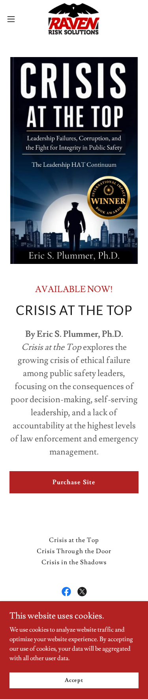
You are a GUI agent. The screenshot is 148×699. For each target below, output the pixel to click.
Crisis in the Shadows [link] (74, 562)
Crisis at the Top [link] (74, 540)
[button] (13, 19)
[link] (74, 19)
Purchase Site (73, 482)
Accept (74, 680)
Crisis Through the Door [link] (74, 551)
